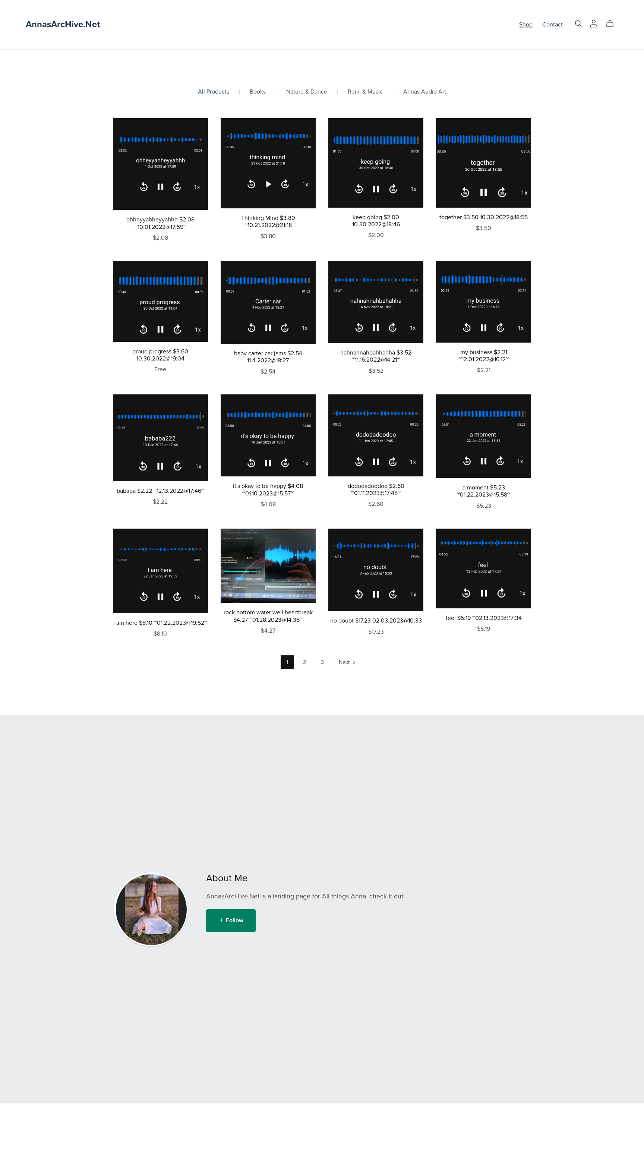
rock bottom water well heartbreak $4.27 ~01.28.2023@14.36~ (268, 616)
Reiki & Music (365, 91)
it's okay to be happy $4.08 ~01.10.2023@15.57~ (268, 489)
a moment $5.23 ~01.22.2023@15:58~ (483, 491)
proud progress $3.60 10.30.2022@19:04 (160, 355)
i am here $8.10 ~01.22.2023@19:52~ (160, 623)
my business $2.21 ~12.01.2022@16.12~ (484, 356)
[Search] (578, 23)
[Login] (593, 23)
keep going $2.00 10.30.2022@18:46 (376, 221)
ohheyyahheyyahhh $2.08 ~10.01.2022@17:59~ (160, 223)
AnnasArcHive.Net (63, 24)
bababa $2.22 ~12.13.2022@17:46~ (160, 491)
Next (345, 662)
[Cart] (613, 24)
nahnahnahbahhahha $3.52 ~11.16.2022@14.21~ (375, 356)
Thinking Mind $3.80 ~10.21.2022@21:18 (268, 221)
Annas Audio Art (424, 91)
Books (258, 91)
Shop (526, 24)
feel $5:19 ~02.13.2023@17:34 (484, 618)
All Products (213, 91)
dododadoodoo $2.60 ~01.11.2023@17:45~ (376, 489)
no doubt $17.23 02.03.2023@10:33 (376, 620)
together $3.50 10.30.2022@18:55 (483, 217)
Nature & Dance (306, 91)
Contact (552, 24)
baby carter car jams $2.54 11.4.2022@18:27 (268, 357)
